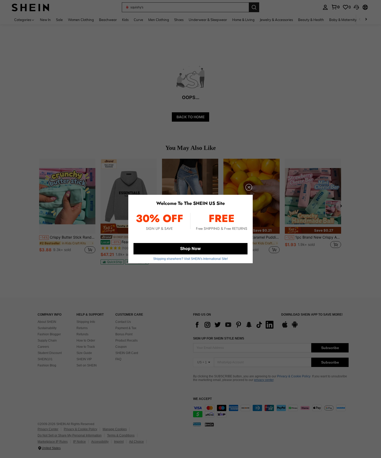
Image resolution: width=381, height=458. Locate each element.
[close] (249, 187)
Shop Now (190, 248)
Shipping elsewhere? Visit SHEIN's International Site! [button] (190, 259)
